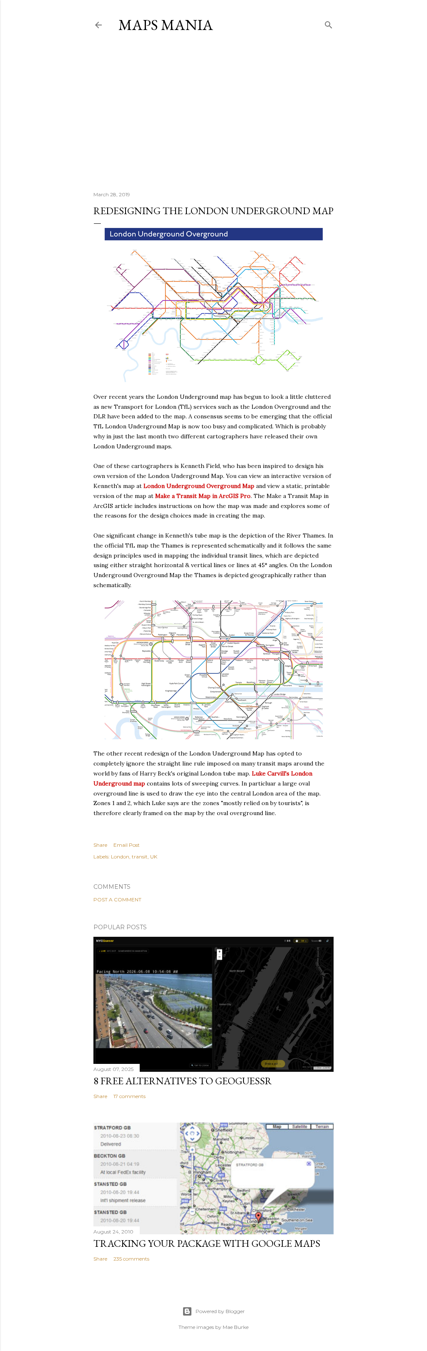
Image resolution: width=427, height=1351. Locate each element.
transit (140, 856)
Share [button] (100, 845)
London (120, 856)
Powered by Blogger (220, 1311)
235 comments (131, 1259)
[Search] (329, 23)
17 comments (129, 1096)
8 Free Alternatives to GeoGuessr (182, 1080)
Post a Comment (117, 899)
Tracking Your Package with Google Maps (206, 1243)
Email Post (126, 845)
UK (153, 856)
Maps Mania (165, 25)
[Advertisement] (213, 112)
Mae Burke (236, 1327)
